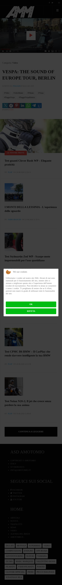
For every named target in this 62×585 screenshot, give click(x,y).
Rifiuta (31, 311)
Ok (31, 304)
